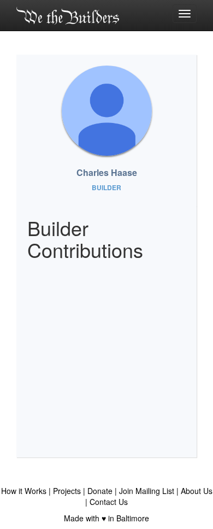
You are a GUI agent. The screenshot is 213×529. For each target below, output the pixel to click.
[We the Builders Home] (67, 15)
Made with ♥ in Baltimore (106, 518)
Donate (100, 490)
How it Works (23, 490)
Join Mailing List (146, 490)
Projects (67, 490)
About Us (196, 490)
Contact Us (109, 501)
